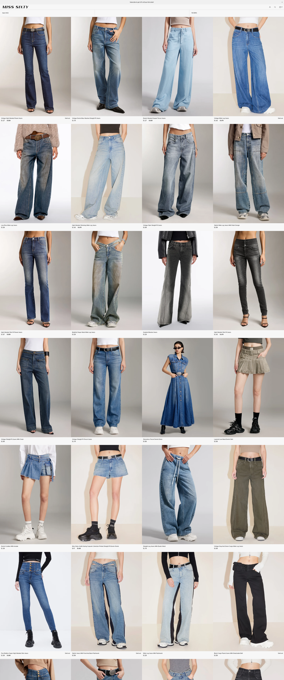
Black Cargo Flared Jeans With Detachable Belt (228, 653)
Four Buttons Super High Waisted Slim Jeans (14, 653)
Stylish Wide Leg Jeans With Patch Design (227, 225)
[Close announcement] (282, 2)
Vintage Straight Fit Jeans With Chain (12, 439)
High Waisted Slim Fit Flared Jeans (11, 332)
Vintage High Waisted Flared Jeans (11, 118)
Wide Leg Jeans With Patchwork (153, 653)
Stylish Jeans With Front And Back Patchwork (85, 653)
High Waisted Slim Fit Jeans (222, 332)
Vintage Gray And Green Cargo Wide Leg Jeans (228, 546)
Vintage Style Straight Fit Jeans (152, 225)
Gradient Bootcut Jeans (150, 332)
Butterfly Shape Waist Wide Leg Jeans (83, 332)
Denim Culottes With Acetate (9, 546)
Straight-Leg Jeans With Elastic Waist (154, 546)
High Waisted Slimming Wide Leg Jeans (84, 225)
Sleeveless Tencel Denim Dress (152, 439)
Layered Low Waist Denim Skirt (223, 439)
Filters (194, 13)
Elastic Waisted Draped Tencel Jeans (154, 118)
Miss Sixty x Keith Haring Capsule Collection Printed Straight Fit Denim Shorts (95, 546)
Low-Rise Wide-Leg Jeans (9, 225)
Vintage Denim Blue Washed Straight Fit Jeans (86, 118)
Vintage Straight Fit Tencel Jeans (82, 439)
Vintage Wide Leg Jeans (221, 118)
